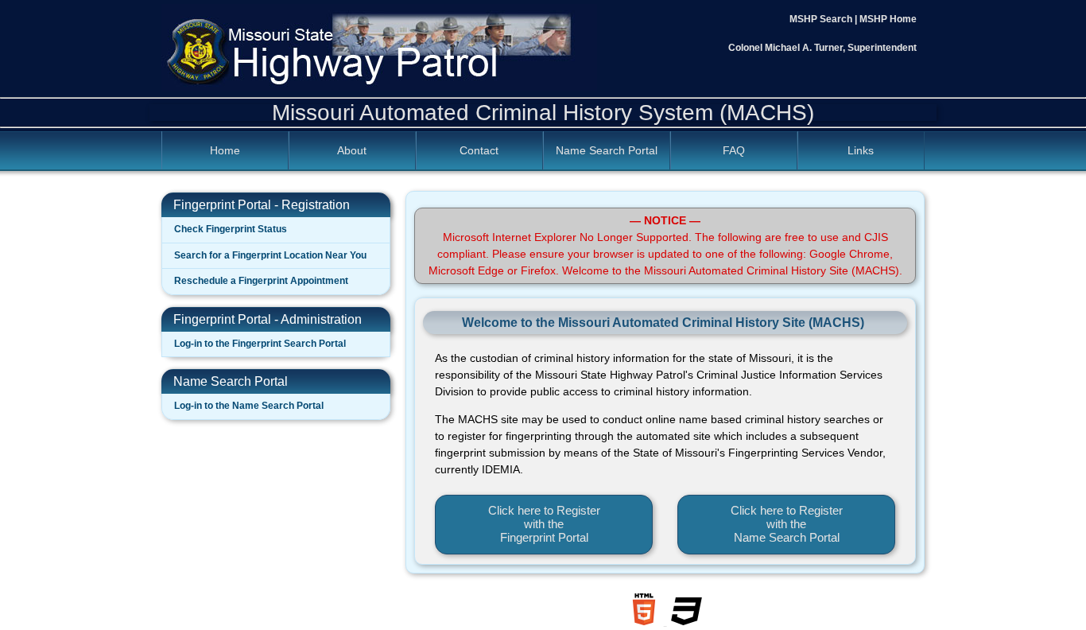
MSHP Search (820, 19)
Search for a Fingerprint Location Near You (270, 255)
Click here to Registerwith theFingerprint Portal (544, 524)
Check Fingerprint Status (230, 229)
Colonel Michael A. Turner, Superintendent (822, 47)
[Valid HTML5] (645, 621)
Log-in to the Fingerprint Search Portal (260, 343)
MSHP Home (888, 19)
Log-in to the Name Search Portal (249, 405)
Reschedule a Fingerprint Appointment (261, 280)
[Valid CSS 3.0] (687, 621)
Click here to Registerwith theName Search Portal (787, 524)
